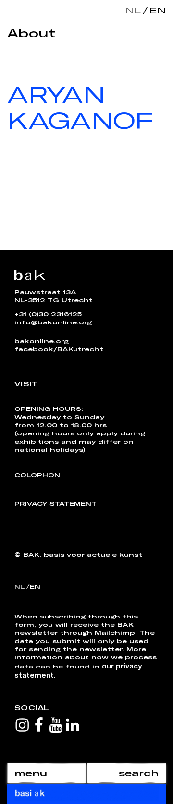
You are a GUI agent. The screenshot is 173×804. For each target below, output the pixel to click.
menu (30, 772)
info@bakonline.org (53, 322)
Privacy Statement (55, 503)
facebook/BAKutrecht (58, 349)
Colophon (37, 474)
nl (133, 10)
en (156, 10)
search (139, 772)
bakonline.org (41, 340)
